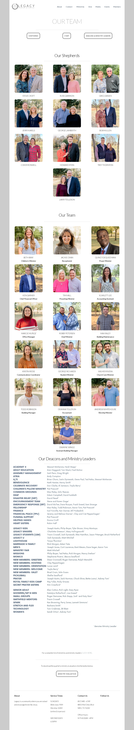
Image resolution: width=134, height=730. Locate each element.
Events (107, 7)
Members (117, 7)
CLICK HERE (87, 653)
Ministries (80, 7)
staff (66, 36)
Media (98, 7)
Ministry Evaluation (67, 674)
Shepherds (33, 36)
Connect (69, 7)
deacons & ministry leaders (98, 36)
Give (90, 7)
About (59, 7)
